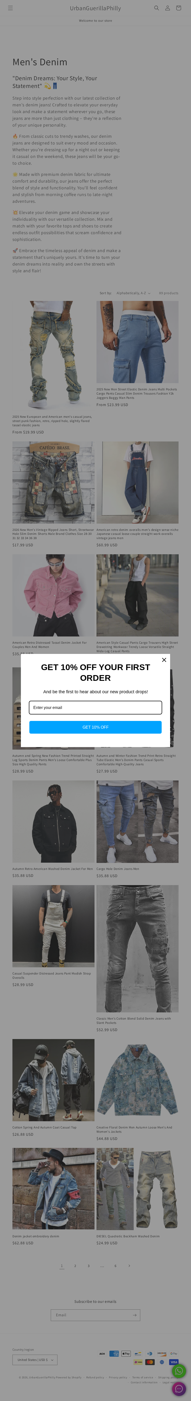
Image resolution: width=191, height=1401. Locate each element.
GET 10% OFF (96, 727)
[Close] (164, 660)
